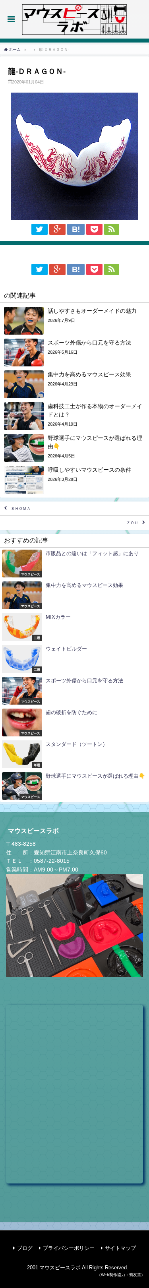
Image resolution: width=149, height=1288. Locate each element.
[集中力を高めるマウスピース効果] (74, 384)
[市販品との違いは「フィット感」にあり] (74, 563)
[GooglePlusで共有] (57, 229)
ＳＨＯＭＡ (21, 509)
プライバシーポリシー (69, 1248)
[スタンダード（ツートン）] (74, 754)
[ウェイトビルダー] (74, 659)
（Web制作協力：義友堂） (121, 1275)
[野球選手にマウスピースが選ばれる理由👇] (74, 448)
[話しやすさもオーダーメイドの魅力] (74, 321)
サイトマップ (120, 1248)
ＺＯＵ (132, 523)
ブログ (25, 1248)
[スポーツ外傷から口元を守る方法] (74, 352)
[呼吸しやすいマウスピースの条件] (74, 480)
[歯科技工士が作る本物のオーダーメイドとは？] (74, 416)
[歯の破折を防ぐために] (74, 722)
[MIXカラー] (74, 627)
